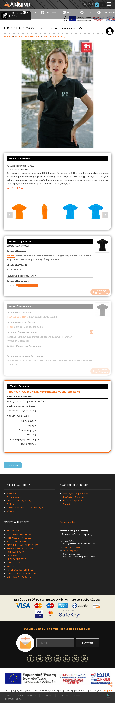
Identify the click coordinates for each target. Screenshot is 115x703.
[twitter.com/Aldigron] (39, 658)
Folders (10, 504)
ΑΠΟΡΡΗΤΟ (77, 695)
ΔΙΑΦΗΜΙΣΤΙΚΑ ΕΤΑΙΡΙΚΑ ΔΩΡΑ (28, 36)
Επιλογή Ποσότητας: (18, 281)
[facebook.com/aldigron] (30, 658)
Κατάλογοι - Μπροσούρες (75, 493)
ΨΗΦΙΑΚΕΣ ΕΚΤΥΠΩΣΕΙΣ (19, 537)
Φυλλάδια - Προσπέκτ (73, 497)
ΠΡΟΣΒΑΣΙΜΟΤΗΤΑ (13, 699)
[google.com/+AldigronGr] (48, 658)
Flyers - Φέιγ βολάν (72, 500)
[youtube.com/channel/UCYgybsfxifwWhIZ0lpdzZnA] (57, 658)
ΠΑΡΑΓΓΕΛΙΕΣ (32, 695)
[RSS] (84, 658)
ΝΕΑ (69, 12)
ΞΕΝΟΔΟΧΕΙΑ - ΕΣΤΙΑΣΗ (19, 562)
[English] (103, 4)
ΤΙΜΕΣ (88, 12)
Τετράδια (67, 504)
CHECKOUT (18, 695)
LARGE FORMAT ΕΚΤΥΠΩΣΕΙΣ (21, 573)
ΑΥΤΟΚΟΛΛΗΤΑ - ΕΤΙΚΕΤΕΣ (20, 569)
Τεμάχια (10, 285)
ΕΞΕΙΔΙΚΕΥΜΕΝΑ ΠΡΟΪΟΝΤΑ (21, 548)
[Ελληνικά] (97, 4)
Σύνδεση (110, 31)
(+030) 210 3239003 (71, 547)
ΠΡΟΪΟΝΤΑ (51, 12)
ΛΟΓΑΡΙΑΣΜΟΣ (47, 695)
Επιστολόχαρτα (14, 497)
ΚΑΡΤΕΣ (11, 566)
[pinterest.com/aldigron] (75, 658)
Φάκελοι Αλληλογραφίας (19, 500)
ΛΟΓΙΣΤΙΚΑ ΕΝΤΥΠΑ (16, 541)
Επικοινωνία (67, 522)
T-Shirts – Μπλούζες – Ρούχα (54, 36)
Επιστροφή (13, 465)
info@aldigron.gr (70, 550)
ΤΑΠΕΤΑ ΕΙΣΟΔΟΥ (15, 552)
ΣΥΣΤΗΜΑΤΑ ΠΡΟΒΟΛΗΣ (19, 576)
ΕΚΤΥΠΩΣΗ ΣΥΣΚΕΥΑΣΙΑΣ (19, 534)
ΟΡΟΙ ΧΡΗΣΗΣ (63, 695)
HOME (7, 695)
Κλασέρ (10, 511)
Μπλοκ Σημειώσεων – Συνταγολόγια (25, 507)
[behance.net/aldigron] (66, 658)
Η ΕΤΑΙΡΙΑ (13, 14)
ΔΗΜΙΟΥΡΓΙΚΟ (14, 530)
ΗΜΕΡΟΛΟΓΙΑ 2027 (16, 559)
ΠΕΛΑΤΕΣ (31, 12)
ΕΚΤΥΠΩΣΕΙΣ (13, 555)
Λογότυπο (12, 493)
